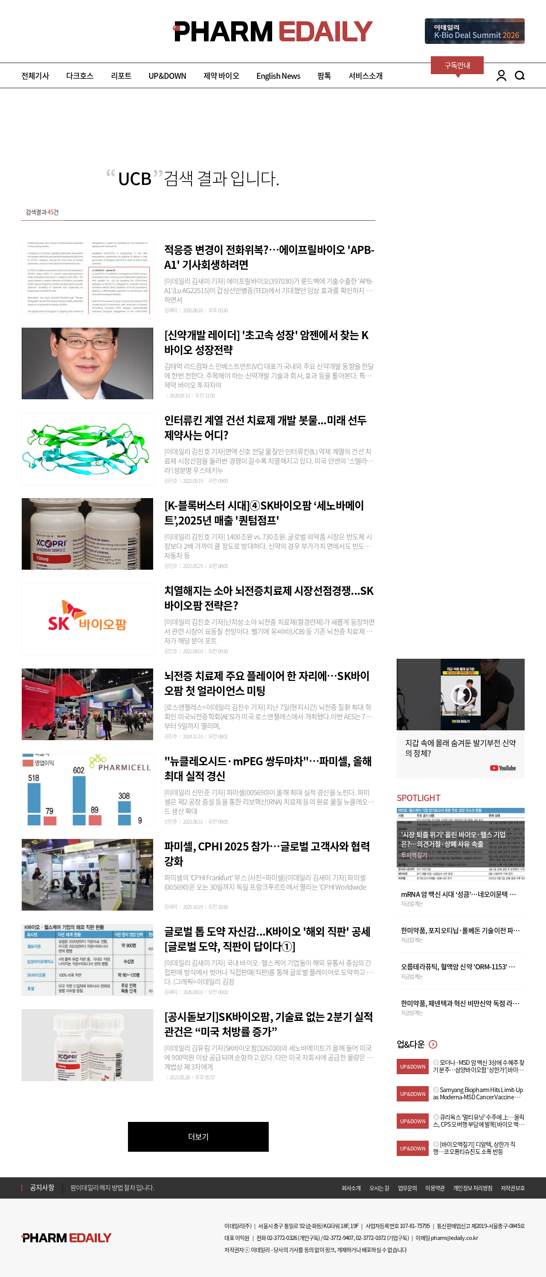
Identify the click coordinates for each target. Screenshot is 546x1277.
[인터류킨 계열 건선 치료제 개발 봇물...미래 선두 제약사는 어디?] (87, 447)
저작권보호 (513, 1188)
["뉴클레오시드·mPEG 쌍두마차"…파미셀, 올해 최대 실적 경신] (87, 788)
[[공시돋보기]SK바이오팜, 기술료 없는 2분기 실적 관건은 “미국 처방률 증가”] (87, 1044)
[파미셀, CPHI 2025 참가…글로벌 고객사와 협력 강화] (87, 873)
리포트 (121, 75)
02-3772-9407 (338, 1238)
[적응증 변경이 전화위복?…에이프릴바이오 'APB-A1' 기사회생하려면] (87, 277)
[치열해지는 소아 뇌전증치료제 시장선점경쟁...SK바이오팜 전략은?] (87, 618)
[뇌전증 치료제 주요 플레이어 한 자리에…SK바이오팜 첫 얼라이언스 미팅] (87, 703)
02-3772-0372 (371, 1238)
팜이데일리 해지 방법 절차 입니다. (112, 1187)
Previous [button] (73, 1182)
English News (278, 75)
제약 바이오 (221, 75)
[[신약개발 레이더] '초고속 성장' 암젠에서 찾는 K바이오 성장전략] (87, 362)
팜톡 (324, 75)
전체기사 (35, 75)
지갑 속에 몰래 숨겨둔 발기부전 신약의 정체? (460, 748)
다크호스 (80, 75)
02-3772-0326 (282, 1238)
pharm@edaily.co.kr (454, 1238)
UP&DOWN (167, 75)
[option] (137, 1187)
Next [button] (73, 1192)
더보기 (198, 1136)
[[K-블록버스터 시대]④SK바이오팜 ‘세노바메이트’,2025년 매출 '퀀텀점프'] (87, 533)
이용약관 (434, 1188)
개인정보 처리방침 (472, 1188)
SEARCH (520, 75)
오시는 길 (379, 1188)
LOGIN (499, 75)
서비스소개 (366, 75)
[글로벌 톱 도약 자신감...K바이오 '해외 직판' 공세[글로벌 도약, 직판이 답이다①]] (87, 959)
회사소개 (351, 1188)
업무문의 (407, 1188)
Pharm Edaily (66, 1238)
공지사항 (42, 1187)
